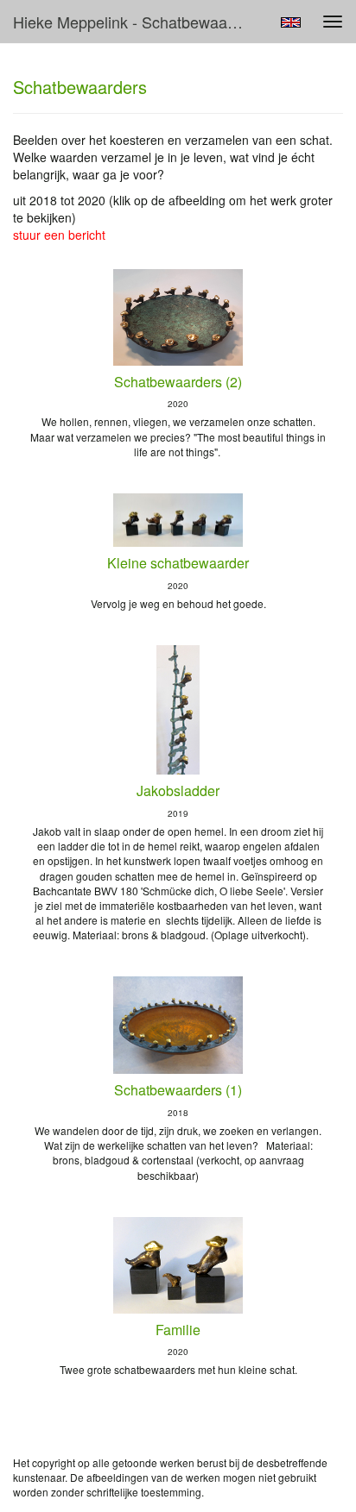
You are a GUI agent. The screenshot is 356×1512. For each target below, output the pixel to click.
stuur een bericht (59, 234)
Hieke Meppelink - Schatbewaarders (135, 21)
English (291, 22)
